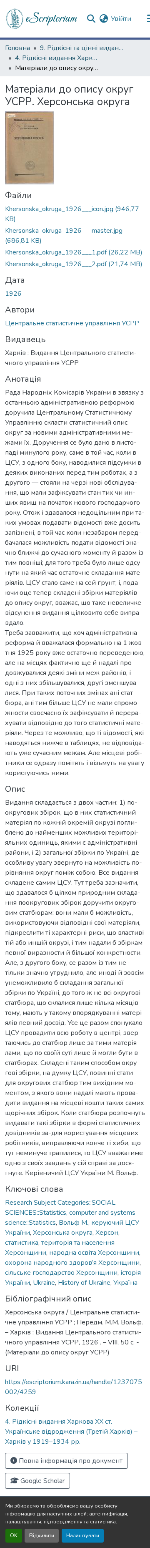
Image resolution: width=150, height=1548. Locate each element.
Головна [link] (17, 48)
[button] (42, 18)
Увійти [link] (121, 18)
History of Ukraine (84, 1282)
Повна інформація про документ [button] (69, 1460)
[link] (75, 214)
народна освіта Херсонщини (94, 1252)
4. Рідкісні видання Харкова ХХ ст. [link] (56, 58)
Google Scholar (42, 1480)
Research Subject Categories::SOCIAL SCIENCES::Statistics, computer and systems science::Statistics (70, 1212)
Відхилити (41, 1535)
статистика (21, 1242)
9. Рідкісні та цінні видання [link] (81, 48)
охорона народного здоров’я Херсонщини (72, 1262)
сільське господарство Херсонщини (61, 1272)
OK (14, 1535)
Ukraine (44, 1282)
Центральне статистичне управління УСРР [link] (72, 323)
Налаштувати (82, 1535)
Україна (125, 1282)
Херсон (106, 1232)
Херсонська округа (62, 1232)
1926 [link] (13, 293)
